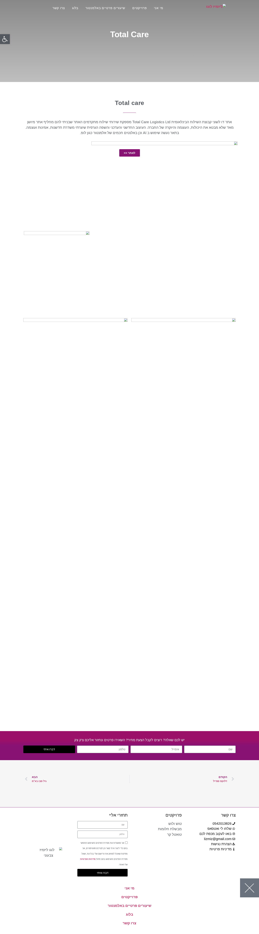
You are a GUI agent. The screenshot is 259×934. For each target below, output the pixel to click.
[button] (5, 39)
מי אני (158, 8)
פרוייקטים (139, 8)
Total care (129, 102)
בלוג (75, 8)
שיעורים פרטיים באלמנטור (105, 8)
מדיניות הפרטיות (88, 859)
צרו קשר (59, 8)
